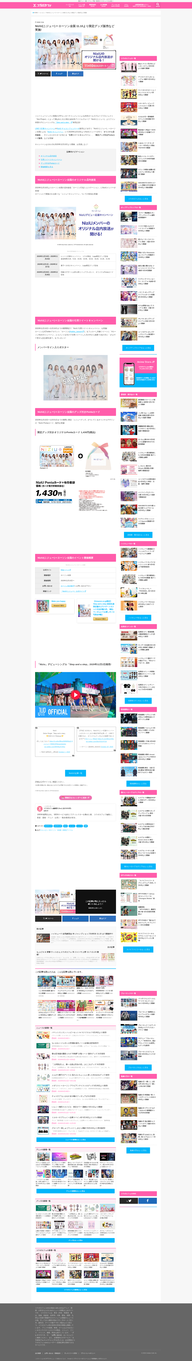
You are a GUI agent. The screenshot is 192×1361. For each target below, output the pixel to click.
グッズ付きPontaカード (50, 163)
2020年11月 (48, 826)
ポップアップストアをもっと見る (138, 348)
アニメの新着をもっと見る (75, 1191)
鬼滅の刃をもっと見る (138, 1150)
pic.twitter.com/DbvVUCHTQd (96, 741)
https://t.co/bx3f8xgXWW (58, 741)
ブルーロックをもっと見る (138, 1067)
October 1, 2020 (64, 752)
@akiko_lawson (75, 332)
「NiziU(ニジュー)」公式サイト (72, 591)
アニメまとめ (115, 5)
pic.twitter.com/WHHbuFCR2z (54, 747)
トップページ (70, 5)
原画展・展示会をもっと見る (138, 535)
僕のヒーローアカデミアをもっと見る (138, 866)
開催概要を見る (47, 167)
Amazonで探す (59, 605)
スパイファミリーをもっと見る (138, 949)
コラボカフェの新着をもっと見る (75, 1290)
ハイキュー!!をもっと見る (138, 618)
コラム (126, 5)
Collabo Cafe (42, 5)
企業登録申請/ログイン (142, 5)
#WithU (52, 744)
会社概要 (38, 1353)
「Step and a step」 (63, 122)
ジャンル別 (81, 5)
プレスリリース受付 (70, 1353)
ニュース (79, 826)
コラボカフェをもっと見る (138, 199)
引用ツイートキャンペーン (51, 160)
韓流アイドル (68, 830)
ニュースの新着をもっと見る (75, 1140)
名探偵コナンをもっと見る (138, 701)
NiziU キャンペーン (55, 132)
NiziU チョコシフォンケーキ (68, 128)
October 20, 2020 (107, 747)
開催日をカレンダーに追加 (74, 798)
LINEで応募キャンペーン (45, 128)
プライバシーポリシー (88, 1353)
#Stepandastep (60, 744)
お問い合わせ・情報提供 (52, 1353)
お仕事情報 (103, 5)
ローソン (53, 830)
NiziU (65, 826)
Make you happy (58, 601)
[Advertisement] (53, 94)
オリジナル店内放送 (49, 156)
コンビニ (72, 826)
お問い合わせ (57, 1335)
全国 (59, 830)
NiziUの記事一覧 (75, 773)
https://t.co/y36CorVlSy (106, 739)
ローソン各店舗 (66, 586)
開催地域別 (92, 5)
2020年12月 (58, 826)
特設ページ (65, 570)
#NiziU (69, 741)
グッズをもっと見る (76, 1240)
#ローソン (88, 739)
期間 (85, 826)
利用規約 (94, 1358)
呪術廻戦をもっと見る (138, 784)
